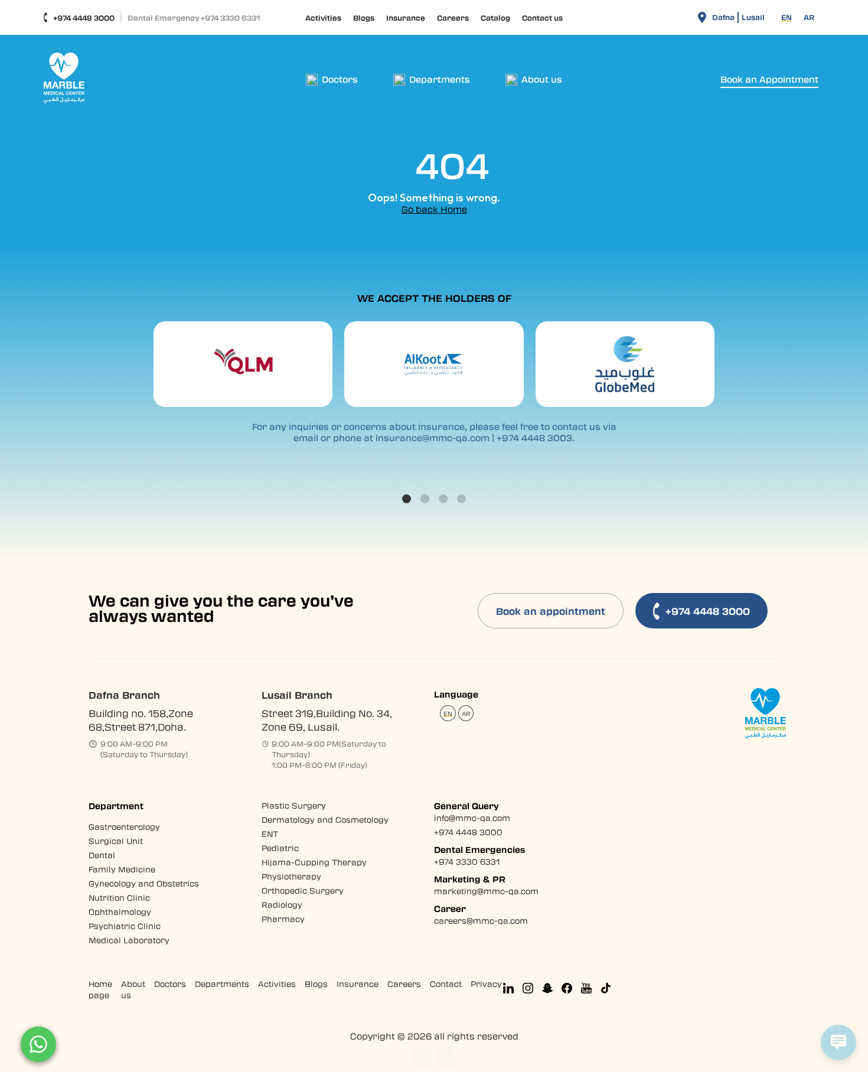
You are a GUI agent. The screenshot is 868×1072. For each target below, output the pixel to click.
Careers (453, 17)
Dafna (723, 17)
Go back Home (434, 209)
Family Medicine (122, 869)
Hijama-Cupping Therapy (314, 862)
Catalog (495, 17)
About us (133, 989)
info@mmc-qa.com (472, 817)
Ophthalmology (120, 911)
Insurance (405, 17)
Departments (222, 983)
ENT (270, 833)
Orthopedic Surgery (303, 890)
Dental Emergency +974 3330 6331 (194, 17)
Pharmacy (283, 918)
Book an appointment (550, 611)
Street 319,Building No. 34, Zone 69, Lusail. (327, 720)
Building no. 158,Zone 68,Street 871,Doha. (141, 720)
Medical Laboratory (129, 940)
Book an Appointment (769, 79)
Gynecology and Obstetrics (144, 883)
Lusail (753, 17)
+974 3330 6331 (467, 861)
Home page (100, 989)
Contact (446, 983)
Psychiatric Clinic (125, 925)
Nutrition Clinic (119, 897)
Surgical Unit (116, 840)
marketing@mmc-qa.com (486, 891)
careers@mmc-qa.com (481, 920)
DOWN (446, 1057)
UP (422, 1057)
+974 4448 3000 (84, 17)
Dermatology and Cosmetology (325, 819)
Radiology (282, 904)
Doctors (170, 983)
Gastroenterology (124, 826)
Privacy (486, 983)
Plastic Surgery (294, 805)
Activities (323, 17)
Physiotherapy (291, 876)
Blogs (363, 17)
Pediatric (280, 847)
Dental (102, 855)
